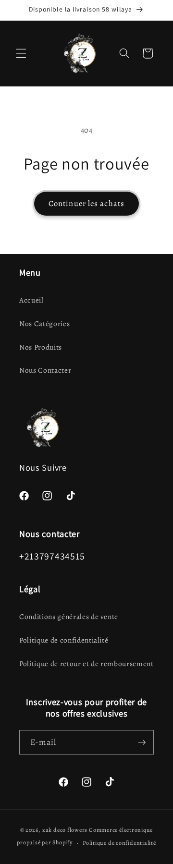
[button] (21, 53)
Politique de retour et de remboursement (86, 663)
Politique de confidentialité (63, 640)
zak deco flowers (64, 830)
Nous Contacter (45, 370)
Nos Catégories (44, 323)
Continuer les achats (86, 203)
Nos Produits (40, 347)
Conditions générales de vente (68, 616)
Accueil (31, 300)
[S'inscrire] (141, 742)
